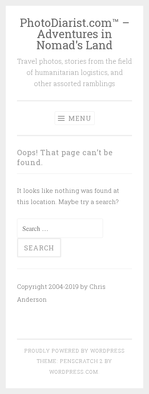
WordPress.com (73, 371)
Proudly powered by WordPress (74, 350)
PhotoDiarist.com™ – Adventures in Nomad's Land (75, 33)
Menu (78, 118)
